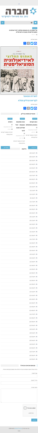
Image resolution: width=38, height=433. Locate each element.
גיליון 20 (33, 213)
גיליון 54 (33, 340)
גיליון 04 (33, 164)
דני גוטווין (34, 34)
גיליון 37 (33, 276)
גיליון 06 (33, 172)
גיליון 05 (33, 168)
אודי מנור (21, 138)
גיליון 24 (33, 228)
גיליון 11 (33, 190)
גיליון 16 (33, 198)
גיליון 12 (33, 194)
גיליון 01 (33, 153)
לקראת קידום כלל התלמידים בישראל (31, 147)
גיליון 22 (33, 220)
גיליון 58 (33, 355)
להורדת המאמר (30, 96)
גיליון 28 (33, 243)
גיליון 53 (33, 336)
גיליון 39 (33, 284)
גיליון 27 (33, 239)
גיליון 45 (33, 306)
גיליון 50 (33, 325)
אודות (19, 431)
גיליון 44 (33, 303)
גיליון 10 (33, 187)
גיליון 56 (33, 348)
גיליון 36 (33, 273)
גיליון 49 (33, 321)
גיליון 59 (33, 359)
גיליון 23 (33, 224)
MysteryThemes (18, 428)
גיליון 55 (33, 344)
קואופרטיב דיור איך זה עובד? (4, 147)
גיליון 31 (33, 254)
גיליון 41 (33, 291)
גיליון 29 (33, 246)
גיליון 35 (33, 269)
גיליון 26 (33, 235)
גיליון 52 (33, 333)
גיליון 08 (33, 179)
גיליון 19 (33, 209)
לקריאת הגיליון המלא (27, 100)
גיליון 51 (34, 28)
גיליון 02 (33, 157)
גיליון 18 (33, 205)
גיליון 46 (33, 310)
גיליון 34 (33, 265)
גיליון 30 (33, 250)
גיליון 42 (33, 295)
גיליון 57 (33, 351)
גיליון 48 (33, 318)
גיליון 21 (33, 217)
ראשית (10, 122)
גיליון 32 (33, 258)
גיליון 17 (33, 202)
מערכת (9, 129)
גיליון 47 (33, 314)
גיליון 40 (33, 288)
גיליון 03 (33, 160)
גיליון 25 (33, 231)
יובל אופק (34, 132)
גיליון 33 (33, 261)
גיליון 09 (33, 183)
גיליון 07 (33, 175)
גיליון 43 (33, 299)
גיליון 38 (33, 280)
